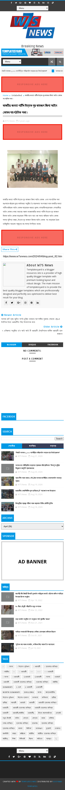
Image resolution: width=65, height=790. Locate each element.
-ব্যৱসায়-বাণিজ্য (42, 682)
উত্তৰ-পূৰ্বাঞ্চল (8, 697)
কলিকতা (45, 697)
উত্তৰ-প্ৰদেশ (23, 697)
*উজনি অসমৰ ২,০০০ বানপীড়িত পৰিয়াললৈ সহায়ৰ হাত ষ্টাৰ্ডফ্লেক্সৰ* (37, 452)
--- (32, 672)
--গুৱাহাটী (16, 677)
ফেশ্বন (25, 718)
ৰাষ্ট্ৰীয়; (5, 739)
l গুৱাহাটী (28, 687)
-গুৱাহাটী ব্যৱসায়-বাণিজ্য (22, 682)
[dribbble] (34, 2)
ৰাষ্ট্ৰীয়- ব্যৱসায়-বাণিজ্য (47, 733)
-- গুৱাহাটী (23, 672)
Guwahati (8, 687)
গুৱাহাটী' (6, 713)
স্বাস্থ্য (48, 739)
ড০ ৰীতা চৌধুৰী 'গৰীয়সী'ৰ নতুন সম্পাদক (28, 606)
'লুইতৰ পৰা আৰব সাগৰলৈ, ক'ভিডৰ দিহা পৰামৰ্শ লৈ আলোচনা (34, 644)
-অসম (48, 677)
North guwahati (11, 692)
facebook (53, 344)
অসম (40, 692)
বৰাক (43, 718)
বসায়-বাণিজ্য (7, 723)
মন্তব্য (53, 446)
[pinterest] (25, 2)
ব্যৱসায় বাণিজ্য (47, 723)
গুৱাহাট (22, 702)
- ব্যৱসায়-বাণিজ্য (51, 666)
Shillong (29, 692)
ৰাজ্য (14, 733)
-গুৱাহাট (57, 677)
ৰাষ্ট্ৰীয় (31, 733)
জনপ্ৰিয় (32, 446)
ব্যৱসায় (35, 723)
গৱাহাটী (13, 702)
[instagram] (48, 2)
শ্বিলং (31, 739)
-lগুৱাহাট (27, 677)
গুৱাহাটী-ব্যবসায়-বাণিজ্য (22, 708)
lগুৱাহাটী (39, 687)
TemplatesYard (29, 781)
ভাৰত (20, 728)
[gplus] (20, 2)
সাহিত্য (39, 739)
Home (6, 95)
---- (39, 672)
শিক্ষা (14, 739)
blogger (11, 344)
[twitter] (16, 2)
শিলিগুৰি (22, 739)
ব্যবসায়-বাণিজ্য (22, 723)
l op (19, 687)
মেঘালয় (57, 728)
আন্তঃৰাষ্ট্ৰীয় (50, 692)
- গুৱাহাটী (36, 666)
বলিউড (51, 718)
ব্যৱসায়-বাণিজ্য (9, 728)
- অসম (10, 666)
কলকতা (35, 697)
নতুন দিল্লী (7, 718)
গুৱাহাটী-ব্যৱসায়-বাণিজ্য (44, 708)
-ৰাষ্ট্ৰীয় (55, 682)
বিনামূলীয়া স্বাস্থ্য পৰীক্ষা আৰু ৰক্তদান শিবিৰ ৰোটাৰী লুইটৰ (34, 503)
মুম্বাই (48, 728)
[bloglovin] (29, 2)
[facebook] (11, 2)
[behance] (43, 2)
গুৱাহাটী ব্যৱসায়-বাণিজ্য (47, 702)
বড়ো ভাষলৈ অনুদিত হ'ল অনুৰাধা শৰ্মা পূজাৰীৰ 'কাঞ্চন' (32, 619)
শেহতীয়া (11, 446)
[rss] (39, 2)
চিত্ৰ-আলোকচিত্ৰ (45, 713)
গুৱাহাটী (32, 702)
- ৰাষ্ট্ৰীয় (6, 672)
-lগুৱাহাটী (38, 677)
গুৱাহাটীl (31, 713)
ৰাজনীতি (6, 733)
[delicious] (52, 2)
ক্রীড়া (54, 697)
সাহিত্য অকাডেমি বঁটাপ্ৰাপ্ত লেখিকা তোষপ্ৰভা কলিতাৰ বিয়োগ (35, 632)
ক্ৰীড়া (5, 702)
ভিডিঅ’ (29, 728)
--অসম (6, 677)
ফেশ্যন (35, 718)
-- (14, 672)
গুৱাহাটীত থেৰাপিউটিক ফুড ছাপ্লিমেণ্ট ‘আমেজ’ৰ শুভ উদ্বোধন (35, 490)
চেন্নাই (58, 713)
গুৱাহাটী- (6, 708)
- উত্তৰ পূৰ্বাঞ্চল (23, 666)
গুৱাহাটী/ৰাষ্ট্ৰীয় (18, 713)
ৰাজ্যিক (22, 733)
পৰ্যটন (17, 718)
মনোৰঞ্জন (39, 728)
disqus (32, 344)
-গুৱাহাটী (6, 682)
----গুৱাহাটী (48, 672)
